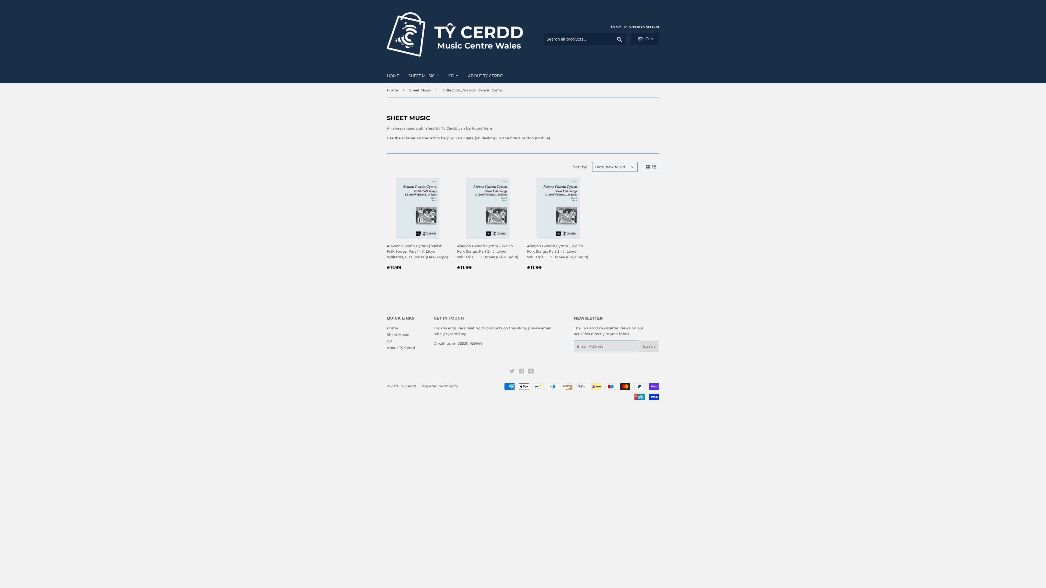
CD (451, 76)
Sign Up (649, 346)
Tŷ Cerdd (408, 386)
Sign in (616, 27)
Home (393, 76)
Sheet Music (422, 76)
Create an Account (644, 27)
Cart (649, 38)
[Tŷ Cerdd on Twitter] (512, 372)
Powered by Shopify (439, 386)
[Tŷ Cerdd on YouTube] (531, 372)
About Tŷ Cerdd (485, 76)
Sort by (580, 166)
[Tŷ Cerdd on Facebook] (521, 372)
